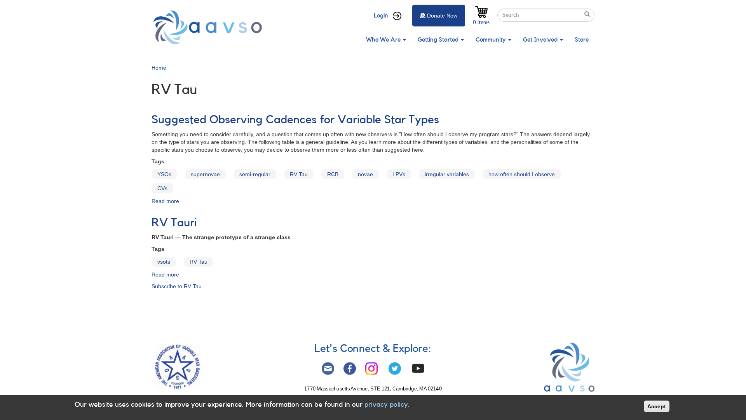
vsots (163, 262)
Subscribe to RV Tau (177, 286)
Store (582, 40)
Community (491, 40)
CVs (162, 188)
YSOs (164, 174)
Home (159, 68)
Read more (165, 201)
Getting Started (439, 40)
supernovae (205, 174)
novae (365, 174)
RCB (332, 174)
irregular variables (447, 174)
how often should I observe (521, 174)
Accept (656, 406)
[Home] (210, 27)
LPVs (398, 174)
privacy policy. (387, 404)
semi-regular (254, 174)
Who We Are (384, 40)
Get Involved (541, 40)
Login (381, 15)
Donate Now (442, 15)
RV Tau (299, 174)
